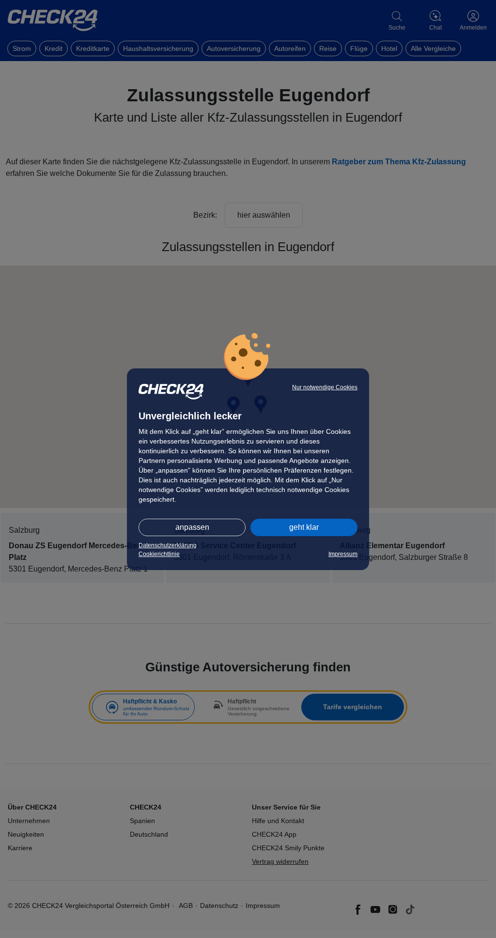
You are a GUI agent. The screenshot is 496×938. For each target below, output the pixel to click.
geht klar (304, 527)
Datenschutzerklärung (168, 545)
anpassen (192, 527)
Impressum (342, 554)
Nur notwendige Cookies (324, 387)
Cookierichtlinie (159, 554)
